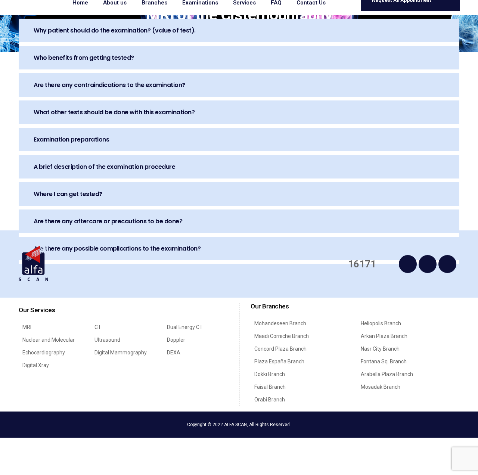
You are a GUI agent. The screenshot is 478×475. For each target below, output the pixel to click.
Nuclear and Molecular (48, 340)
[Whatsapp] (428, 264)
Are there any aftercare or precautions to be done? (108, 221)
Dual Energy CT (185, 327)
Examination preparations (71, 139)
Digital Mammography (120, 353)
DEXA (173, 353)
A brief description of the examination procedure (104, 166)
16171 (362, 264)
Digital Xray (35, 365)
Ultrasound (107, 340)
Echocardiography (43, 353)
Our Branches (270, 306)
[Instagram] (447, 264)
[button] (239, 30)
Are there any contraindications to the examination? (109, 85)
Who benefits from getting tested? (84, 57)
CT (97, 327)
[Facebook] (408, 264)
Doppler (176, 340)
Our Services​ (37, 310)
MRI (26, 327)
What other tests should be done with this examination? (114, 112)
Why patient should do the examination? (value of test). (115, 30)
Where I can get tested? (68, 194)
